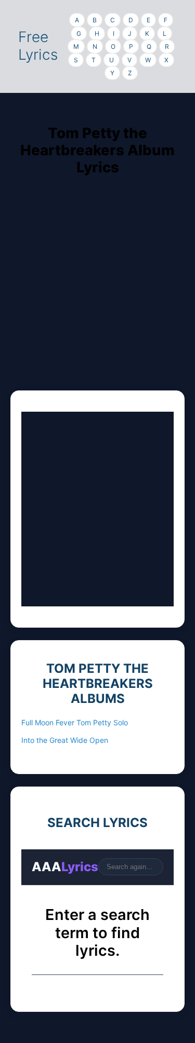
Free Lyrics (38, 45)
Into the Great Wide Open (64, 740)
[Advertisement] (97, 293)
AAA (65, 866)
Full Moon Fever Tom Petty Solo (74, 722)
